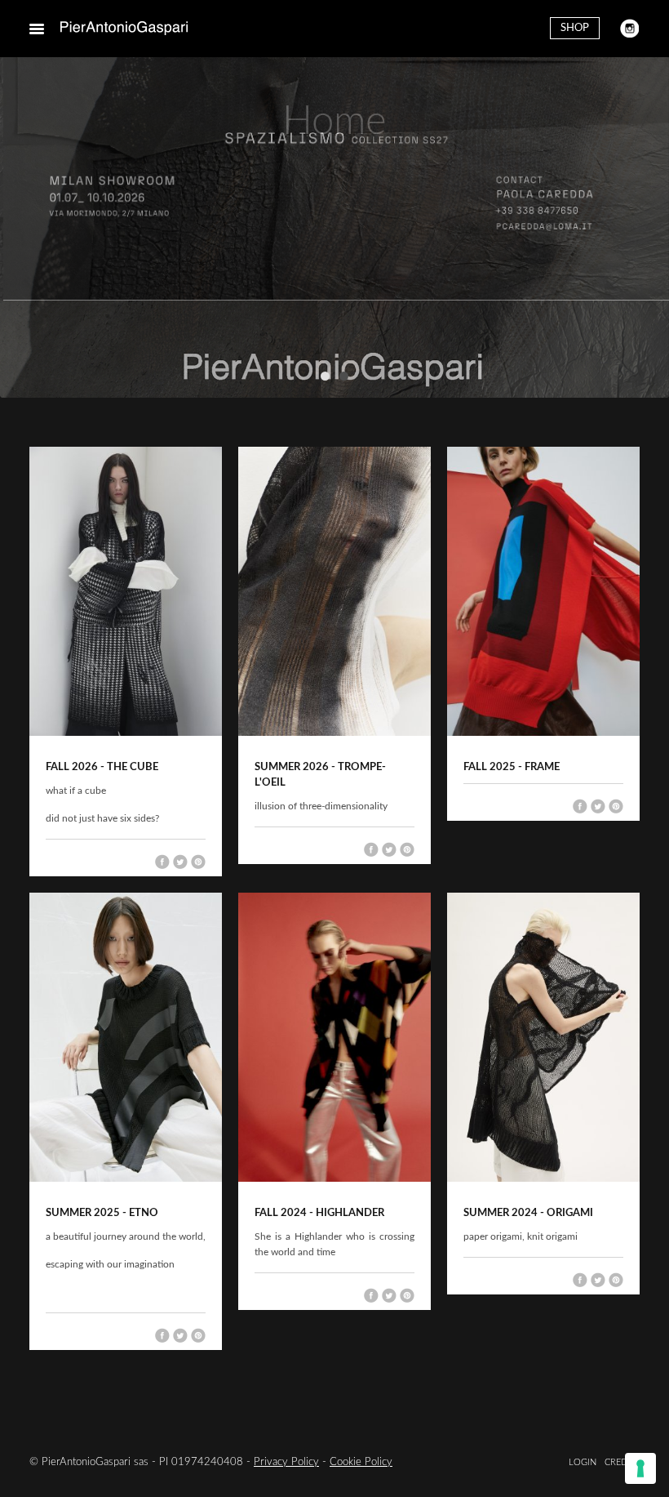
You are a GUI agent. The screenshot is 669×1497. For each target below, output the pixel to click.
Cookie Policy (361, 1462)
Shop (574, 28)
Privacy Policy (286, 1462)
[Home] (124, 28)
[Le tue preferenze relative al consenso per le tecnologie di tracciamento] (640, 1468)
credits (622, 1462)
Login (582, 1462)
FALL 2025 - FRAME (511, 767)
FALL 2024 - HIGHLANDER (319, 1213)
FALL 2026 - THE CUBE (102, 767)
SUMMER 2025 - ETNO (102, 1213)
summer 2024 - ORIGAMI (528, 1213)
